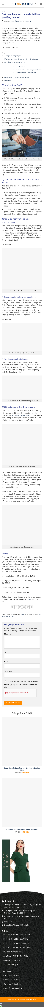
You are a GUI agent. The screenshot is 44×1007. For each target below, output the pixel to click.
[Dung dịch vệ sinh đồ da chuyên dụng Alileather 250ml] (22, 741)
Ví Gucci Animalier (19, 67)
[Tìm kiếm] (36, 4)
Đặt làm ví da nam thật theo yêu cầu (17, 77)
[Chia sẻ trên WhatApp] (12, 607)
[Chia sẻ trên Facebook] (16, 607)
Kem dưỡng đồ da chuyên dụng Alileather (22, 829)
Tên (6, 652)
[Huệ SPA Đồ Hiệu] (22, 4)
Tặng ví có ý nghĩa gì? (13, 56)
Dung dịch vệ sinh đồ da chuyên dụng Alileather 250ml (22, 769)
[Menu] (3, 3)
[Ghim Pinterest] (28, 607)
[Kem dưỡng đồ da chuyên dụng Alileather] (22, 802)
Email (6, 662)
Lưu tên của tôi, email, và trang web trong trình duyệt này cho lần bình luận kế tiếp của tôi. (21, 684)
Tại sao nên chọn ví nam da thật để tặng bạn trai (21, 59)
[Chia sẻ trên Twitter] (20, 607)
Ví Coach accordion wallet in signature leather (27, 70)
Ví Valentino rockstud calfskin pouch (24, 73)
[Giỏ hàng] (41, 3)
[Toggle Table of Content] (3, 53)
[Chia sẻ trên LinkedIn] (31, 607)
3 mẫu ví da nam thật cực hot (15, 62)
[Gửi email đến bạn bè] (24, 607)
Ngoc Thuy (28, 21)
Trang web (8, 671)
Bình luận (8, 634)
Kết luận (8, 80)
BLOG (3, 11)
